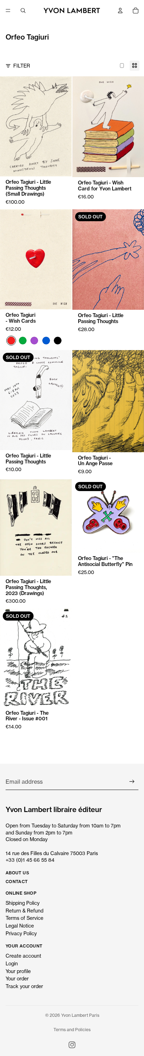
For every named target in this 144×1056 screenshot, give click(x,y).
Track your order (24, 986)
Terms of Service (24, 918)
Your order (17, 978)
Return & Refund (24, 911)
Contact (17, 881)
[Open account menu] (120, 10)
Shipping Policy (22, 903)
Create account (23, 956)
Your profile (18, 971)
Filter (21, 66)
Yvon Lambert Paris (80, 1015)
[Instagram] (72, 1045)
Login (12, 963)
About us (17, 872)
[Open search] (23, 10)
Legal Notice (20, 926)
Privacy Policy (21, 933)
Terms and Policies (72, 1029)
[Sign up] (131, 781)
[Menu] (8, 10)
